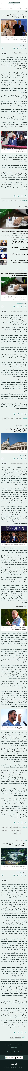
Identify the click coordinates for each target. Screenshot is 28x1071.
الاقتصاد (7, 7)
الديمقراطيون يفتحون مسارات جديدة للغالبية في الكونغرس (16, 429)
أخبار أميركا (18, 199)
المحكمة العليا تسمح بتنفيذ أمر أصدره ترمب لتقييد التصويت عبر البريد (14, 273)
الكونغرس (12, 829)
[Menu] (26, 2)
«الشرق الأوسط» (20, 44)
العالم (14, 7)
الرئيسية (25, 7)
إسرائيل (14, 832)
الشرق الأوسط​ (19, 7)
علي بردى (21, 454)
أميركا (4, 199)
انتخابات (19, 829)
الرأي (11, 7)
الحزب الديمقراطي (6, 826)
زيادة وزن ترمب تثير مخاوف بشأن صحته (18, 253)
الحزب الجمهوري (17, 826)
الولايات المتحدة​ (16, 10)
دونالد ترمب (10, 199)
